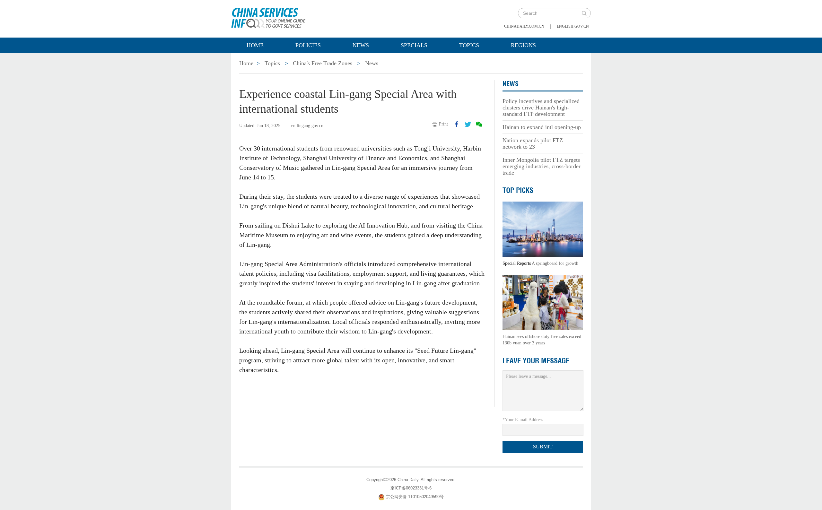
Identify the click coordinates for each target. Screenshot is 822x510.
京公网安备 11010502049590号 (415, 496)
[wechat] (479, 124)
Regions (523, 45)
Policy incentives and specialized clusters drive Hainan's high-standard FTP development (541, 107)
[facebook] (456, 124)
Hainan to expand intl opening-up (542, 127)
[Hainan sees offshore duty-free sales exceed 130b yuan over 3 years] (543, 302)
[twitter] (468, 124)
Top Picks (518, 190)
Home (255, 45)
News (361, 45)
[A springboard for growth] (543, 229)
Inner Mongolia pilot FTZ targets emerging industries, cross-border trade (542, 166)
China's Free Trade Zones (322, 63)
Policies (308, 45)
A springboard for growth (555, 263)
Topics (469, 45)
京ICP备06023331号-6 (411, 488)
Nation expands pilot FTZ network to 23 (533, 143)
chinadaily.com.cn (524, 26)
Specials (414, 45)
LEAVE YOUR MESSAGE (536, 361)
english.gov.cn (573, 26)
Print (443, 124)
